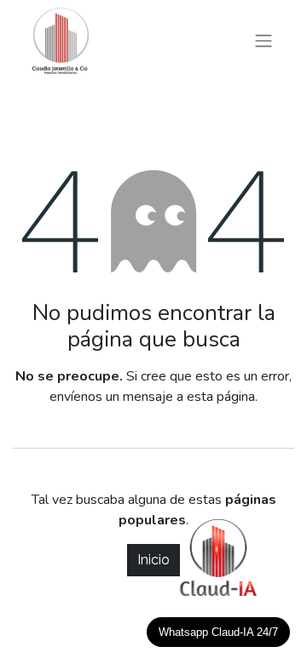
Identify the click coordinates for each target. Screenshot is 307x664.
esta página (221, 396)
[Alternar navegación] (263, 41)
